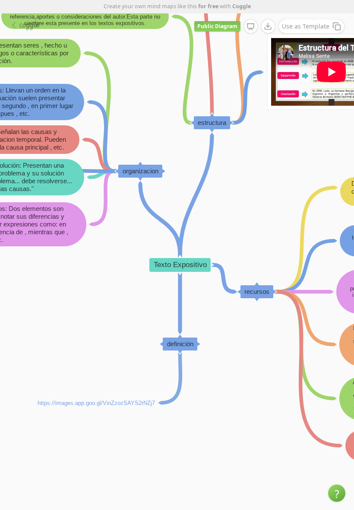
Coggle (241, 6)
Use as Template (305, 26)
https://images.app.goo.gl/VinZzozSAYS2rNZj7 (96, 402)
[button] (336, 493)
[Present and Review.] (251, 27)
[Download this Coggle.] (268, 26)
